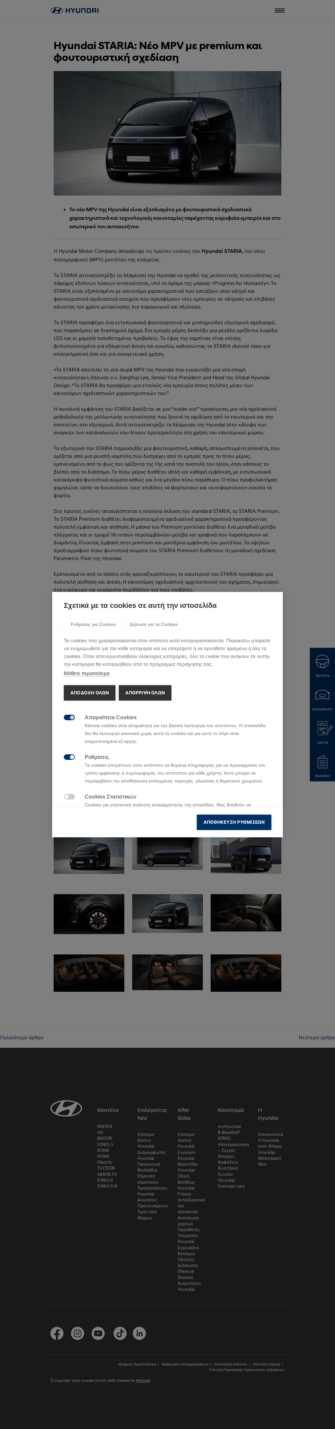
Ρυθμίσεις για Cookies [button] (93, 624)
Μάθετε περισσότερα (87, 673)
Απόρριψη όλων (145, 692)
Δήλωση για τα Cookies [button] (154, 624)
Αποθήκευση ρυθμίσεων (234, 822)
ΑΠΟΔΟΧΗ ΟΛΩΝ (89, 692)
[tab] (93, 624)
